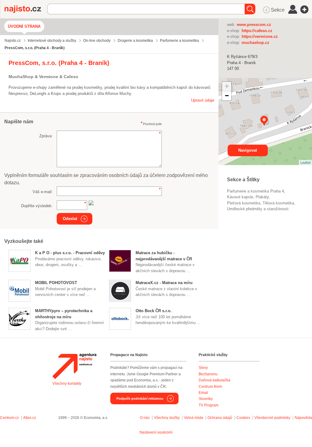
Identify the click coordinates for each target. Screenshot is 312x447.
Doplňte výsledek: (37, 206)
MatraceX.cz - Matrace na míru (164, 282)
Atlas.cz (29, 418)
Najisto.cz (26, 9)
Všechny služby (167, 418)
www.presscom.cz (254, 24)
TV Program (208, 405)
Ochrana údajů (219, 418)
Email (203, 393)
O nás (145, 418)
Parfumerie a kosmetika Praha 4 (255, 191)
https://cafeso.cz (257, 30)
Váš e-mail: (43, 191)
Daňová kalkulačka (214, 380)
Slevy (203, 368)
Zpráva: (46, 136)
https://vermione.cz (260, 36)
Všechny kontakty (66, 383)
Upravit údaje (202, 100)
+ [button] (227, 86)
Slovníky (206, 399)
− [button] (227, 95)
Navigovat (247, 150)
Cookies (243, 418)
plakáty (262, 197)
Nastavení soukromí (156, 432)
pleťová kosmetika (243, 203)
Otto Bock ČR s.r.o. (154, 310)
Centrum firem (210, 386)
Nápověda (303, 418)
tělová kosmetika (278, 203)
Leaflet (305, 162)
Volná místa (193, 418)
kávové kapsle (240, 197)
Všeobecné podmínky (272, 418)
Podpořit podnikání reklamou (139, 398)
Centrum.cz (9, 418)
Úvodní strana (24, 26)
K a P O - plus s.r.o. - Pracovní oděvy (70, 253)
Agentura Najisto (74, 366)
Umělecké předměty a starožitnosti (258, 209)
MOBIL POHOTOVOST (56, 282)
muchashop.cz (255, 42)
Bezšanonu (208, 374)
